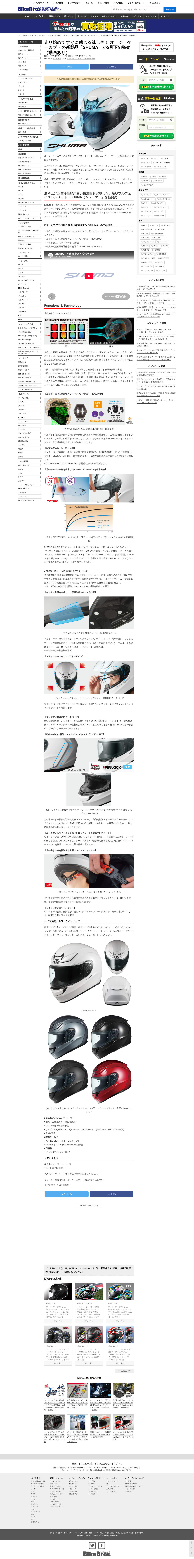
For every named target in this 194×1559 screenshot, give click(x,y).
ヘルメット (22, 402)
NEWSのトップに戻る (89, 1205)
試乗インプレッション (26, 158)
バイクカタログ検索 (37, 1483)
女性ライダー (73, 1489)
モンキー (167, 225)
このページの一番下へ (191, 1554)
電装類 (20, 449)
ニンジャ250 (147, 266)
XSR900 (157, 250)
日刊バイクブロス (24, 123)
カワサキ (21, 199)
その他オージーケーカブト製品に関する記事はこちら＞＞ (71, 1174)
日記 (107, 1483)
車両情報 (22, 154)
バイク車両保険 (93, 1489)
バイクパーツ (23, 102)
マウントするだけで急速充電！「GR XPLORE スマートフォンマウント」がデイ (156, 301)
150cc (163, 177)
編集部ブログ (73, 1494)
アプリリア (22, 304)
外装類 (20, 453)
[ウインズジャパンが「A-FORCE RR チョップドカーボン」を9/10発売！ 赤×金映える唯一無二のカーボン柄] (54, 1422)
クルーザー (160, 211)
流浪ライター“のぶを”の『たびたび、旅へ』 (28, 353)
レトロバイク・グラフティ (27, 328)
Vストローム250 (149, 258)
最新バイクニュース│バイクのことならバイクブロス (97, 1464)
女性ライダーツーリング (27, 382)
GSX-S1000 (147, 262)
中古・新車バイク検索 (38, 1481)
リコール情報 (23, 70)
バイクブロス (22, 35)
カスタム (94, 16)
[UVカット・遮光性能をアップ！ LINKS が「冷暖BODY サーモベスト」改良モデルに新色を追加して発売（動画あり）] (77, 1422)
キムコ (33, 1517)
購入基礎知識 (24, 178)
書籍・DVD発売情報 (26, 128)
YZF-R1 (146, 250)
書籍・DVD (22, 132)
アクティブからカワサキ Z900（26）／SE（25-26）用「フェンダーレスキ (154, 330)
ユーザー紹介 (73, 1491)
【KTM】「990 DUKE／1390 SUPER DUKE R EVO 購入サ (156, 387)
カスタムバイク (23, 166)
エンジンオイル (23, 437)
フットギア (22, 414)
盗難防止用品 (23, 441)
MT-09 (165, 246)
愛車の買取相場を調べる (157, 86)
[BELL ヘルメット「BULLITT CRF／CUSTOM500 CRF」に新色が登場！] (100, 1422)
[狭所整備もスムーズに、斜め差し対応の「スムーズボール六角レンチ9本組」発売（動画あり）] (77, 1390)
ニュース (89, 3)
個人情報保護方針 (131, 1483)
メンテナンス (150, 16)
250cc (145, 181)
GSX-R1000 (164, 258)
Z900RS (161, 266)
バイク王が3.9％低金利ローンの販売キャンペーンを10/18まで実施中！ (156, 373)
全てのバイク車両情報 (26, 50)
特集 (20, 149)
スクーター (147, 215)
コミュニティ (154, 3)
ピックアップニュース (75, 59)
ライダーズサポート (136, 3)
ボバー (145, 203)
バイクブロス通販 (24, 141)
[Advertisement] (89, 1238)
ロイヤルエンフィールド (27, 218)
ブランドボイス (111, 1491)
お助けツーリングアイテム (27, 385)
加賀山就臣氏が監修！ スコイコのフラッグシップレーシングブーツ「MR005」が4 (156, 308)
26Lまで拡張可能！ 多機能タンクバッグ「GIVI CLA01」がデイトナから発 (156, 294)
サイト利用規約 (130, 1489)
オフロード (147, 207)
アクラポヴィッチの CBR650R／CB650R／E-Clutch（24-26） (156, 344)
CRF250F (160, 229)
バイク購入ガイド (24, 162)
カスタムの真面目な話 (26, 343)
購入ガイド (69, 16)
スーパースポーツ (162, 195)
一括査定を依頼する (157, 136)
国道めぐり (22, 362)
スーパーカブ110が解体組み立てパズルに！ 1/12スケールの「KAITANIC (155, 315)
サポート (21, 94)
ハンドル (21, 445)
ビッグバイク (148, 185)
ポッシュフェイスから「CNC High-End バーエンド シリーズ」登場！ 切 (156, 351)
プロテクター (23, 421)
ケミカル (21, 429)
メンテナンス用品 (24, 433)
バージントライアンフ (57, 1506)
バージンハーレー (55, 1499)
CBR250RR (147, 229)
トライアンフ (23, 210)
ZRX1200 (161, 270)
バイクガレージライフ (95, 1486)
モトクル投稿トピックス (27, 115)
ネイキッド (147, 195)
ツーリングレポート (25, 389)
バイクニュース (45, 35)
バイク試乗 (91, 1494)
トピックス (136, 16)
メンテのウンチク (24, 252)
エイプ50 (155, 225)
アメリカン (147, 211)
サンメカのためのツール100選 (28, 232)
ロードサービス (93, 1491)
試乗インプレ (54, 16)
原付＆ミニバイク (55, 1486)
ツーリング (165, 16)
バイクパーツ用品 (25, 99)
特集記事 (124, 16)
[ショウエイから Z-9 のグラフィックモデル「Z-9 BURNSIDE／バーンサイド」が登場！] (123, 1422)
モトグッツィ (23, 300)
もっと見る (123, 1371)
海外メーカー (23, 58)
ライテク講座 (73, 1486)
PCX (145, 225)
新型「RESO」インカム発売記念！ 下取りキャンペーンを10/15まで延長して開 (156, 380)
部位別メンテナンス (25, 248)
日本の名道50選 (24, 374)
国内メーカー (23, 54)
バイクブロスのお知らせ (28, 137)
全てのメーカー (36, 1522)
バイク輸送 (91, 1483)
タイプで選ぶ (39, 16)
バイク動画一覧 (23, 465)
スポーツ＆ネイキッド (57, 1489)
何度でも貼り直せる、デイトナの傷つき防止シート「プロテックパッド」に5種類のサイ (156, 358)
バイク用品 (57, 35)
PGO (20, 319)
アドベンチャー (161, 207)
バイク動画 (22, 62)
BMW (168, 162)
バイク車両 (23, 46)
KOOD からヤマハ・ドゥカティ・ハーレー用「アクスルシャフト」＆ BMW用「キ (155, 337)
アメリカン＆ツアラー (57, 1494)
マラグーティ (23, 312)
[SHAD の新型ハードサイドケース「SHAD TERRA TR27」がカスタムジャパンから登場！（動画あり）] (123, 1390)
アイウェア (22, 410)
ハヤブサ (160, 262)
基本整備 (21, 240)
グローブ (21, 417)
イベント (21, 86)
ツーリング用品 (23, 398)
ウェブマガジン (74, 3)
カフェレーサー (148, 199)
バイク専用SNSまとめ (27, 111)
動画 (93, 59)
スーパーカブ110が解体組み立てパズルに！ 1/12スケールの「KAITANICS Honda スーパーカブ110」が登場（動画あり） (54, 1405)
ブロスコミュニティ (112, 1481)
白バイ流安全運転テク (26, 500)
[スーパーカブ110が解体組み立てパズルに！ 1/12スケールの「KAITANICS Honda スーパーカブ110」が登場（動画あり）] (54, 1390)
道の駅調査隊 (23, 366)
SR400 (145, 246)
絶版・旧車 (160, 215)
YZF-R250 (163, 242)
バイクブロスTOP (41, 3)
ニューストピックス (25, 78)
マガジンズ (34, 35)
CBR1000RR (158, 234)
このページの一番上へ (191, 1543)
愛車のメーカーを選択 (156, 80)
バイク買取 (118, 3)
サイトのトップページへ (191, 1548)
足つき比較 (82, 16)
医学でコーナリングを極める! (28, 347)
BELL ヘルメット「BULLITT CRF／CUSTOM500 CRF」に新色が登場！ (100, 1434)
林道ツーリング (23, 370)
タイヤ (20, 457)
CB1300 (157, 238)
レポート (21, 90)
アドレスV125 (148, 254)
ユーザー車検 (23, 256)
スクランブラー (158, 203)
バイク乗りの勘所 (24, 332)
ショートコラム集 (25, 324)
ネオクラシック (165, 199)
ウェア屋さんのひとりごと (27, 336)
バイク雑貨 (22, 425)
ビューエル (22, 284)
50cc (145, 177)
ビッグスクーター (55, 1491)
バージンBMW (54, 1501)
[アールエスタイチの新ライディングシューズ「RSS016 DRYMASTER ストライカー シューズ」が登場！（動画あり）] (100, 1390)
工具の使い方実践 (24, 244)
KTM (20, 315)
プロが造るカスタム (26, 183)
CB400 (145, 234)
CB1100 (146, 238)
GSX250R (162, 254)
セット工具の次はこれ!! (26, 236)
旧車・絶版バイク (24, 169)
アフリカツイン (148, 242)
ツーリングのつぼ (24, 340)
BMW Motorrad (23, 214)
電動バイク (22, 66)
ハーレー (158, 162)
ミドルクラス (157, 181)
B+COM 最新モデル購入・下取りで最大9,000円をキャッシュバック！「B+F (156, 394)
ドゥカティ (22, 206)
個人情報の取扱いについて (134, 1486)
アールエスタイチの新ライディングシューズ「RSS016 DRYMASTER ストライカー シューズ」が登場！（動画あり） (100, 1405)
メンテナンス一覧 (24, 227)
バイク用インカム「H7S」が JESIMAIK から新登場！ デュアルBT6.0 (156, 287)
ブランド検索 (103, 3)
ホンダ (20, 187)
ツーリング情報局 (24, 378)
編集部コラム (24, 120)
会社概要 (128, 1481)
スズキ (20, 195)
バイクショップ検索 (37, 1486)
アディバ (21, 308)
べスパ (33, 1509)
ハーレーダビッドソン (26, 202)
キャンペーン (23, 82)
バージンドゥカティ (56, 1504)
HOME (27, 16)
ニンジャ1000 (148, 270)
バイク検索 (58, 3)
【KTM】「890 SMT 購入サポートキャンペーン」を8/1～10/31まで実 (156, 401)
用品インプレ (24, 394)
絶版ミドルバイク (109, 16)
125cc (154, 177)
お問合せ (128, 1491)
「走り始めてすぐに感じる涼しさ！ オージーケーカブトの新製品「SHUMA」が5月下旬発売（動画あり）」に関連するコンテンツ (88, 1270)
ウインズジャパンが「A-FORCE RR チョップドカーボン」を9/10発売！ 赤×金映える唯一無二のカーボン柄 (54, 1437)
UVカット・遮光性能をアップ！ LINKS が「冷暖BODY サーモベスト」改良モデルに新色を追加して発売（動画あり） (77, 1437)
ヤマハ (20, 191)
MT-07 (155, 246)
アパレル (21, 406)
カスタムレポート (112, 1489)
